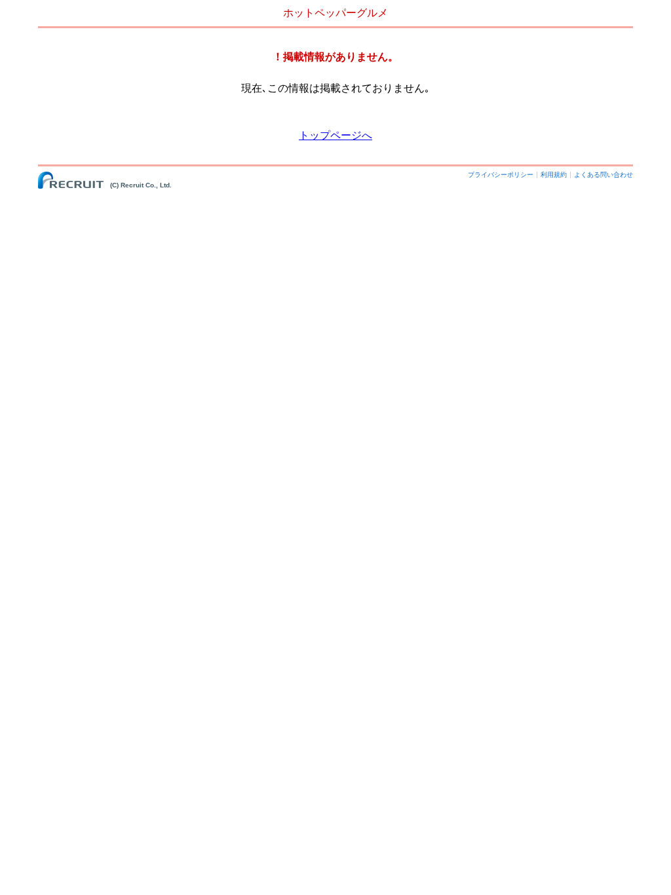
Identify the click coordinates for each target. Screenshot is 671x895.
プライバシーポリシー (500, 174)
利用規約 (554, 174)
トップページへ (335, 135)
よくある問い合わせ (603, 174)
